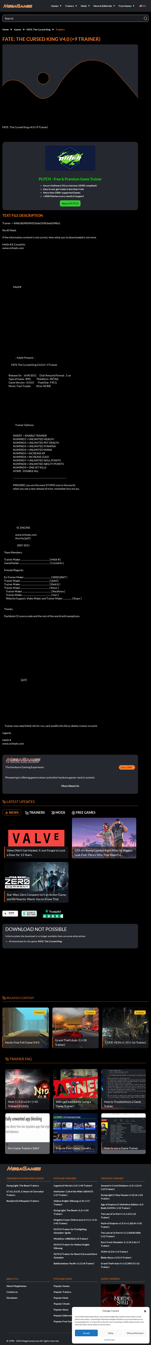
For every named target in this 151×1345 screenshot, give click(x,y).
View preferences (135, 1333)
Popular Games (62, 1286)
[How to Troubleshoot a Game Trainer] (123, 1089)
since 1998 (126, 767)
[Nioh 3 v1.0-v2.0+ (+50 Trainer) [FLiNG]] (27, 1089)
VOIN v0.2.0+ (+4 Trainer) (114, 1251)
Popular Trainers (62, 1291)
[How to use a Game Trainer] (123, 1133)
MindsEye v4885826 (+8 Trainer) (71, 1238)
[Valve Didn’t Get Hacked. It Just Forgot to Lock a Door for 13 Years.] (36, 837)
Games (17, 29)
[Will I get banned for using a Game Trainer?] (75, 1089)
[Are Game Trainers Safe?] (27, 1133)
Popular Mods (61, 1297)
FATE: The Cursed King (38, 29)
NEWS (14, 812)
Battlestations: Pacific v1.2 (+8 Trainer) (74, 1263)
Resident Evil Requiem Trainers (22, 1200)
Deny (110, 1333)
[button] (145, 1310)
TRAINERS (37, 812)
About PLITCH (70, 203)
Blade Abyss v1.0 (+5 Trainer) (116, 1257)
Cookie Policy (109, 1340)
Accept (86, 1333)
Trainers (60, 29)
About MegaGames (16, 1286)
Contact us (12, 1291)
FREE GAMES (85, 812)
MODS (60, 812)
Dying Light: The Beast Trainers (22, 1185)
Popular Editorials (63, 1315)
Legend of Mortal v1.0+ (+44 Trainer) (73, 1185)
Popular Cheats (62, 1303)
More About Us (70, 785)
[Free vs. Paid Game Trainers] (75, 1133)
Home (5, 29)
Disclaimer (12, 1297)
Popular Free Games (64, 1321)
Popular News (61, 1309)
